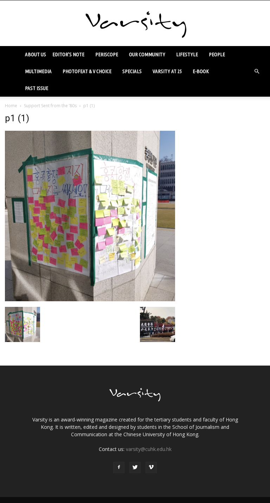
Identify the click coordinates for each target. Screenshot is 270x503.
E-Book (201, 71)
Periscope (106, 54)
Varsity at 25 (167, 71)
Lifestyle (187, 54)
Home (11, 106)
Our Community (147, 54)
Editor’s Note (68, 54)
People (217, 54)
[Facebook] (118, 467)
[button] (256, 71)
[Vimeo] (151, 467)
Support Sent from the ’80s (50, 106)
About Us (35, 54)
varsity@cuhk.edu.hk (149, 449)
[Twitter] (135, 467)
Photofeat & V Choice (87, 71)
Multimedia (38, 71)
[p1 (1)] (90, 299)
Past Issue (36, 88)
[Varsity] (135, 23)
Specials (132, 71)
